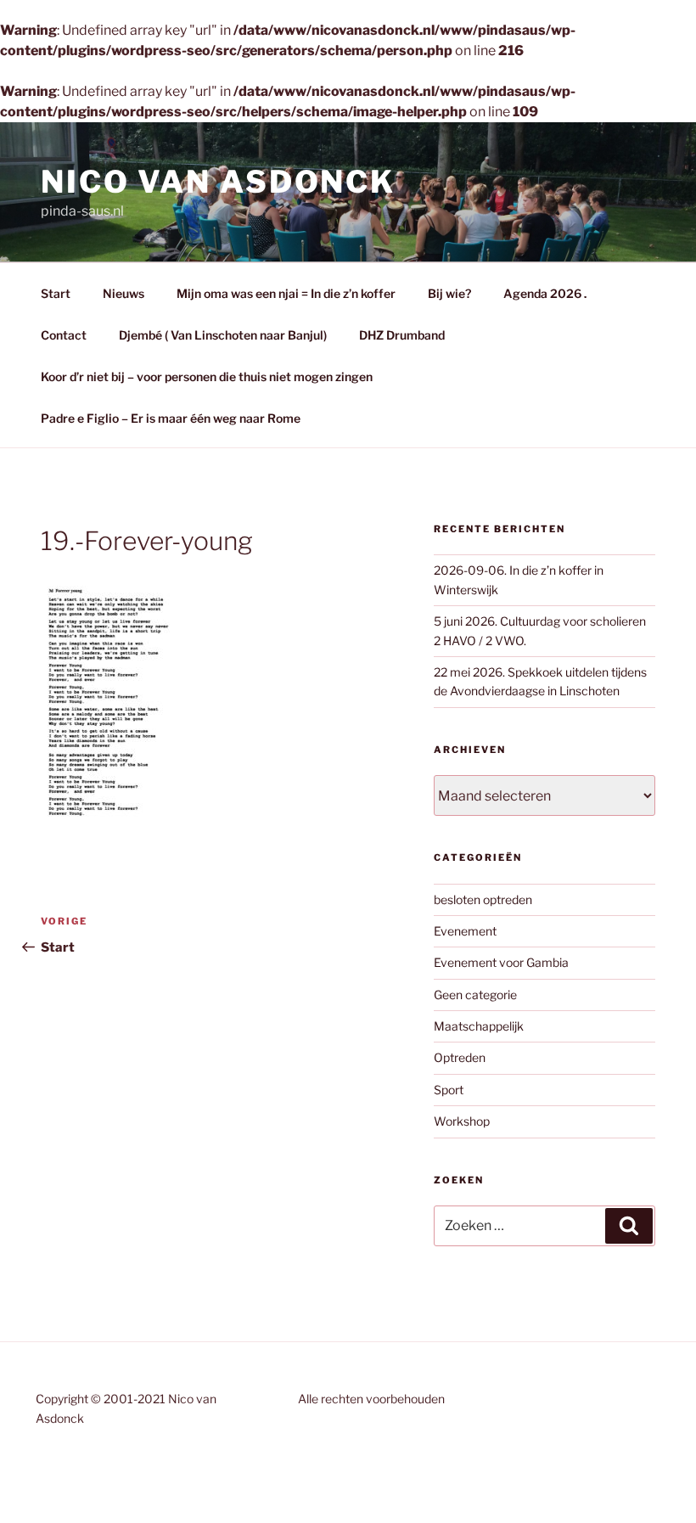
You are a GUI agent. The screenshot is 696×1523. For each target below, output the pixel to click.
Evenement (465, 931)
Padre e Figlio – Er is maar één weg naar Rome (170, 418)
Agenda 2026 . (545, 293)
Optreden (460, 1057)
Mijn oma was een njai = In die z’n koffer (286, 293)
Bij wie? (449, 293)
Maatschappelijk (479, 1026)
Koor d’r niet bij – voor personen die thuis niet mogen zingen (207, 376)
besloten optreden (483, 899)
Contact (64, 335)
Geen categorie (475, 994)
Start (55, 293)
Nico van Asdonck (218, 181)
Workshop (462, 1121)
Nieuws (123, 293)
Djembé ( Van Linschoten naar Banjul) (223, 335)
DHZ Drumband (402, 335)
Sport (448, 1089)
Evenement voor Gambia (501, 962)
